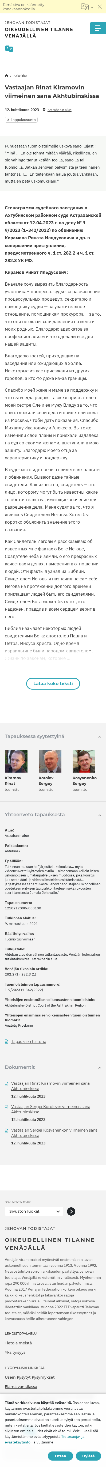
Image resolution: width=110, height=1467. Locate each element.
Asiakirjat (20, 76)
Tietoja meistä (18, 1343)
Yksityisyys (15, 1352)
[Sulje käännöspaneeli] (100, 7)
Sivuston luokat (24, 1211)
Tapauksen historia (28, 1041)
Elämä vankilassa (21, 1386)
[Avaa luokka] (71, 1211)
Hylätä (88, 1456)
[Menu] (98, 28)
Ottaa (60, 1456)
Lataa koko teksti (53, 683)
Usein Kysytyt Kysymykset (30, 1377)
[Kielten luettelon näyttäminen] (87, 7)
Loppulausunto (23, 119)
